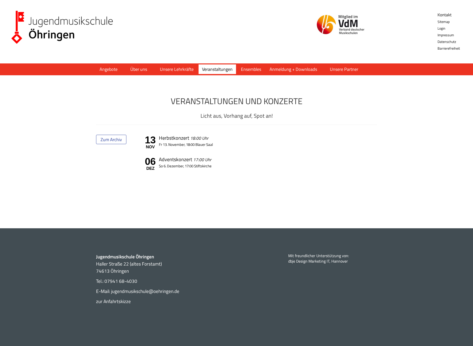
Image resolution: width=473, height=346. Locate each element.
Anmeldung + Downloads (293, 69)
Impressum (446, 35)
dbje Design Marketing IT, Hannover (318, 261)
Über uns (138, 69)
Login (441, 28)
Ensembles (251, 69)
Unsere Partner (344, 69)
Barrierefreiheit (449, 48)
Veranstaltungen (217, 69)
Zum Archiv (111, 139)
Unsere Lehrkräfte (177, 69)
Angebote (109, 69)
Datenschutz (447, 41)
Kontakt (445, 15)
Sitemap (444, 21)
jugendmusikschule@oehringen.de (145, 291)
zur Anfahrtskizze (113, 301)
